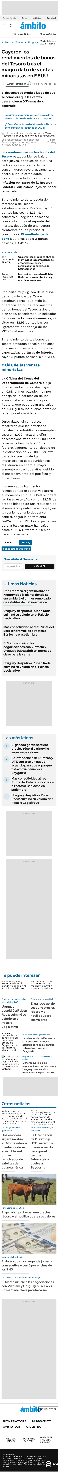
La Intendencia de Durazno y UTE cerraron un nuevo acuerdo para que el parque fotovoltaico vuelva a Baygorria (32, 765)
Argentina (33, 1426)
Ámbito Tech (11, 1426)
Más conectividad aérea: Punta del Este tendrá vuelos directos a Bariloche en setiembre (28, 630)
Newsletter (48, 1409)
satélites (37, 18)
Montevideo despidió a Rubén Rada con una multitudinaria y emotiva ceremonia (35, 277)
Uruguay (33, 42)
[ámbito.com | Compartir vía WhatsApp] (33, 83)
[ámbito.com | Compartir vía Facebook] (37, 83)
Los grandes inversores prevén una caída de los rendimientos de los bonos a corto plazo (29, 116)
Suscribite (39, 566)
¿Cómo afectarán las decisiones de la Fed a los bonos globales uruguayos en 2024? (30, 126)
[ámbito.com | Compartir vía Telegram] (49, 83)
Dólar (24, 18)
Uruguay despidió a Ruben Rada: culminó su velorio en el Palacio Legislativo (27, 614)
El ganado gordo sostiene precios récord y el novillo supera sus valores (30, 748)
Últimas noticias (21, 34)
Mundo (19, 42)
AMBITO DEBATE (46, 1440)
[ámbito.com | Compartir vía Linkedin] (45, 83)
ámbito (6, 42)
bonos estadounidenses (16, 548)
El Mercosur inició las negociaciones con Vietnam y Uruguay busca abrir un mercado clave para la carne (27, 648)
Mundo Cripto (48, 34)
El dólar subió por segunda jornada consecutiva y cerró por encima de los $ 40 (27, 1265)
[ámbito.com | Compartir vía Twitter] (41, 83)
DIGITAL (12, 1440)
